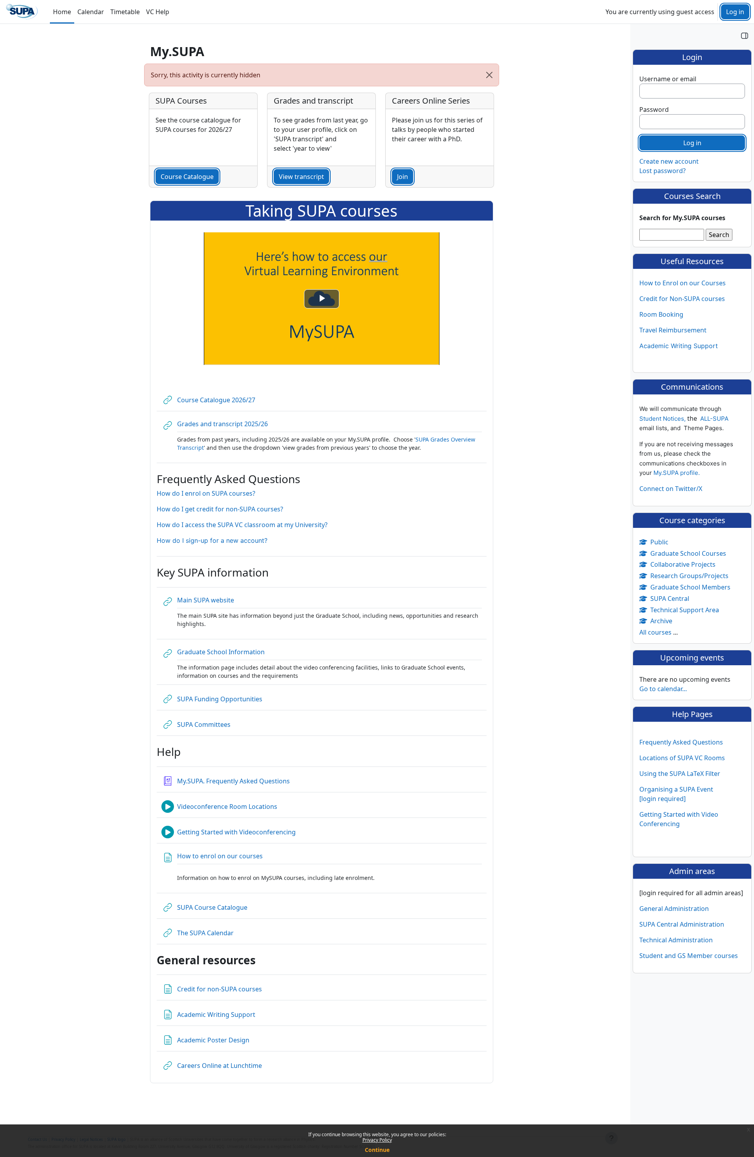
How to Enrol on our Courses (682, 283)
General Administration (674, 908)
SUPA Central (669, 598)
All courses (655, 632)
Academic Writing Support (678, 346)
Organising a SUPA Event (676, 789)
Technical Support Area (684, 610)
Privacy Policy (377, 1140)
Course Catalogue (187, 176)
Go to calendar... (663, 688)
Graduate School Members (690, 587)
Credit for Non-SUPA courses (682, 298)
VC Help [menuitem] (157, 11)
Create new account (669, 161)
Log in (735, 11)
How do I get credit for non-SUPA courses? (220, 509)
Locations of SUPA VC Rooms (682, 758)
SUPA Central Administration (681, 924)
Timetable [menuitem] (125, 11)
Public (659, 542)
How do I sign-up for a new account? (212, 540)
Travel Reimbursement (672, 330)
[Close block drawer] (744, 35)
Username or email (667, 79)
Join (402, 176)
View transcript (301, 176)
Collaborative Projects (683, 564)
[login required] (662, 798)
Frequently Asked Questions (681, 742)
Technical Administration (676, 940)
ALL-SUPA (714, 418)
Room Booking (661, 314)
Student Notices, (663, 418)
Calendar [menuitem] (90, 11)
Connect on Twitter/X (670, 488)
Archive (661, 621)
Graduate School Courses (688, 553)
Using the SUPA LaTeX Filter (679, 773)
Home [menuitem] (62, 11)
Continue (377, 1149)
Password (654, 109)
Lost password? (662, 170)
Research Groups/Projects (689, 575)
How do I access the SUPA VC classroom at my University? (242, 524)
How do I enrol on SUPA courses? (206, 493)
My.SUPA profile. (676, 472)
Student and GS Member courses (688, 955)
